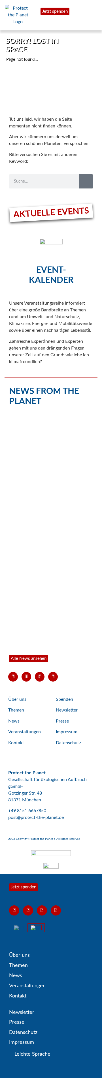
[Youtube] (13, 677)
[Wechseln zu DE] (36, 927)
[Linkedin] (53, 677)
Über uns (17, 699)
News (14, 721)
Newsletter (67, 710)
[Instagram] (39, 677)
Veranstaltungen (24, 732)
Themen (16, 710)
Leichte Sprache (31, 1054)
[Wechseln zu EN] (19, 928)
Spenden (64, 699)
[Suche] (86, 181)
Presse (62, 721)
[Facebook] (26, 677)
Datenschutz (68, 743)
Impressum (66, 732)
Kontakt (16, 743)
